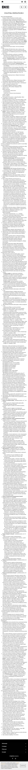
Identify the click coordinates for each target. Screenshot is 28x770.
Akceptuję (23, 765)
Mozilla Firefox (12, 367)
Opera (10, 369)
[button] (25, 1)
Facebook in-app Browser (14, 364)
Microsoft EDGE (12, 366)
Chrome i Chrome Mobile (14, 362)
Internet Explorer (12, 365)
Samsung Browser (13, 371)
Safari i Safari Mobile (13, 370)
